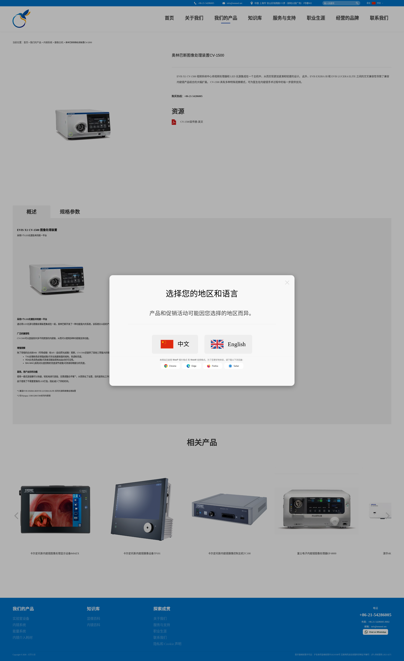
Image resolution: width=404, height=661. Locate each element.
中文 (183, 344)
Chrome (172, 366)
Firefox (215, 366)
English (237, 344)
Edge (194, 366)
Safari (236, 366)
